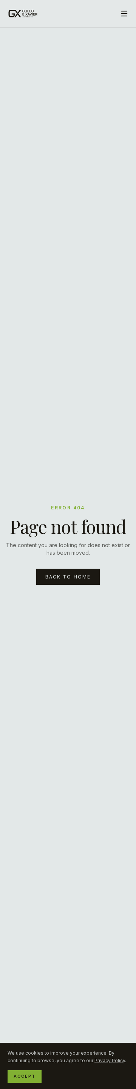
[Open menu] (124, 13)
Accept (25, 1076)
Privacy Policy (109, 1060)
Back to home (68, 577)
